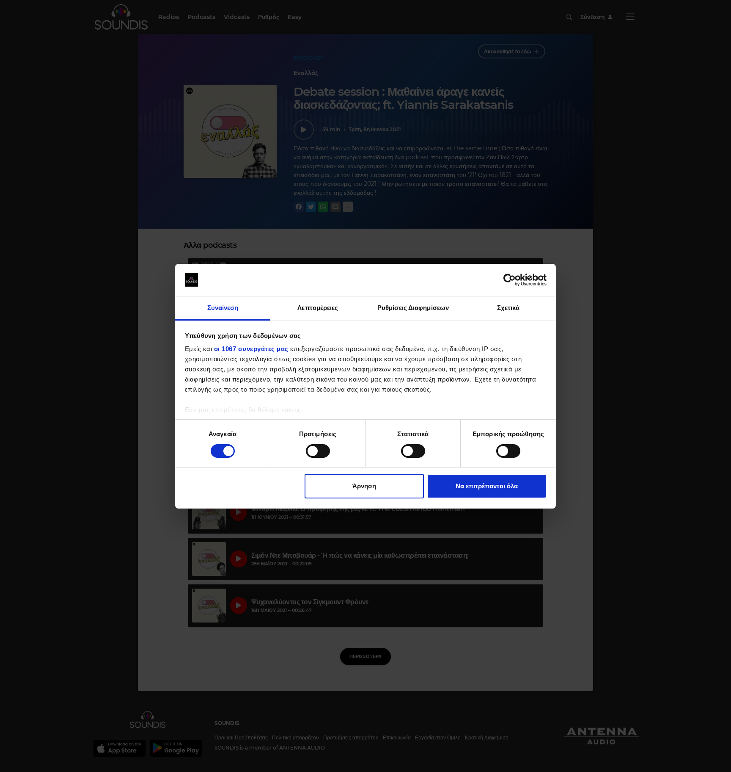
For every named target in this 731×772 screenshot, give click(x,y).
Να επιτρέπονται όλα (487, 486)
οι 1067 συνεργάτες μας (251, 348)
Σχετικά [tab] (508, 307)
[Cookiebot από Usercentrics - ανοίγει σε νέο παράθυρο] (510, 280)
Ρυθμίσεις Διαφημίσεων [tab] (413, 307)
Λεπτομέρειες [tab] (317, 307)
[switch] (318, 451)
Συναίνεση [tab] (223, 307)
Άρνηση (364, 486)
